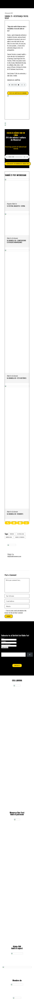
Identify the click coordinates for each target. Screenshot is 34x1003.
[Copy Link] (8, 522)
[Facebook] (20, 522)
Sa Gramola (15, 238)
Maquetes (9, 204)
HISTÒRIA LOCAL (20, 534)
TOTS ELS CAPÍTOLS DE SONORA (17, 93)
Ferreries (12, 534)
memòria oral (9, 537)
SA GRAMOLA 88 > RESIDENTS (15, 514)
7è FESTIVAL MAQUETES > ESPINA (16, 206)
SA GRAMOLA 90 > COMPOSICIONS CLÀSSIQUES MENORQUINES (16, 241)
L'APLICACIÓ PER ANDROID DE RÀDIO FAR (18, 163)
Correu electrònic (6, 644)
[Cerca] (29, 654)
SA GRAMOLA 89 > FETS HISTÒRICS (16, 378)
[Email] (14, 522)
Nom (2, 638)
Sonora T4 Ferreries (19, 537)
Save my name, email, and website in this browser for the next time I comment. (15, 612)
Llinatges (3, 641)
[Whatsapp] (26, 522)
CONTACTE (17, 665)
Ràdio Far (14, 204)
